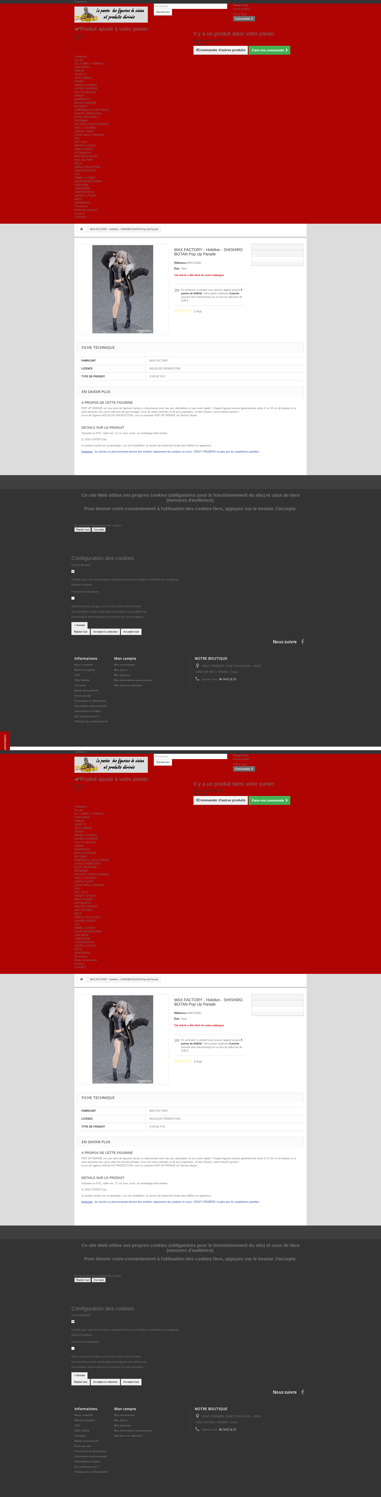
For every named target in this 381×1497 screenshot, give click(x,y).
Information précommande (90, 706)
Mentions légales (84, 669)
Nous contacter (83, 664)
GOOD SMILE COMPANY (89, 134)
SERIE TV (80, 74)
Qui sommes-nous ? (86, 716)
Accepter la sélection (105, 631)
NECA (78, 163)
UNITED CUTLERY (85, 195)
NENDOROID (82, 202)
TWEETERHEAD (84, 192)
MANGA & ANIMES (85, 84)
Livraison (79, 213)
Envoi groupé (82, 695)
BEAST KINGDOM (85, 102)
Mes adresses (122, 675)
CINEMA (79, 70)
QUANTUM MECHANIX (88, 181)
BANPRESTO (82, 99)
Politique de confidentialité (91, 721)
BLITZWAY (80, 106)
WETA (78, 199)
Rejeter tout (82, 529)
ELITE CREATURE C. (87, 117)
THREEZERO (82, 188)
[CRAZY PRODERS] (111, 15)
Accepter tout (131, 631)
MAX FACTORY (83, 159)
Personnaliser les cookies (106, 525)
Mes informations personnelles (133, 680)
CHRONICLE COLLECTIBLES (91, 109)
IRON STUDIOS (83, 149)
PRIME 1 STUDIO (84, 177)
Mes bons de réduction (128, 685)
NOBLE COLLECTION (87, 167)
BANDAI (79, 95)
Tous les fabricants (85, 92)
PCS (77, 174)
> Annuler (79, 625)
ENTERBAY (81, 120)
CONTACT (80, 217)
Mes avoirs (120, 669)
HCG (77, 138)
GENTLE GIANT (83, 131)
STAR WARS (82, 67)
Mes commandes (124, 664)
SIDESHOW (81, 184)
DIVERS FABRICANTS (87, 113)
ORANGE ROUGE (85, 170)
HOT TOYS (81, 142)
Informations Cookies (87, 711)
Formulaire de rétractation (90, 700)
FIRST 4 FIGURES (85, 127)
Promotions (81, 206)
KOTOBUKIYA (82, 152)
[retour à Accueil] (81, 229)
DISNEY (79, 81)
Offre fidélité (81, 680)
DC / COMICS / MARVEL (89, 63)
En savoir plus (83, 525)
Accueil (78, 59)
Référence (180, 262)
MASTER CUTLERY (86, 156)
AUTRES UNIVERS (85, 88)
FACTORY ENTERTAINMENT (91, 124)
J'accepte (98, 529)
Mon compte (125, 658)
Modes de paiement (85, 209)
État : (177, 268)
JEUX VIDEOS (83, 77)
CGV (77, 675)
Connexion (80, 1)
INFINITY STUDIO (85, 145)
